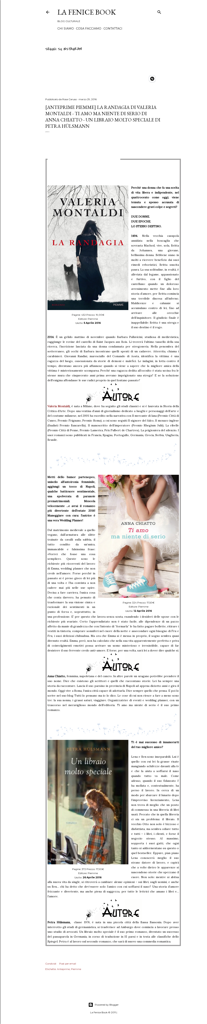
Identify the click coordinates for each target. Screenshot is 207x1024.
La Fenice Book (86, 12)
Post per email (67, 963)
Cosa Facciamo (88, 28)
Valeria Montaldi (59, 406)
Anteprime (63, 969)
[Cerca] (159, 11)
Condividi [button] (50, 963)
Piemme (76, 969)
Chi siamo (65, 28)
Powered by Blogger (107, 1004)
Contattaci (113, 28)
